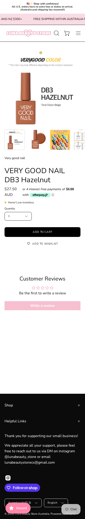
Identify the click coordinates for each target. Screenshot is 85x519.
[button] (56, 33)
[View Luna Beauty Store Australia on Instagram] (8, 478)
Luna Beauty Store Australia (32, 514)
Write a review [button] (42, 305)
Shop (9, 405)
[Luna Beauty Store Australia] (28, 33)
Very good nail (15, 158)
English (52, 502)
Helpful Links (15, 421)
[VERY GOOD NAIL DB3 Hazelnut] (15, 140)
